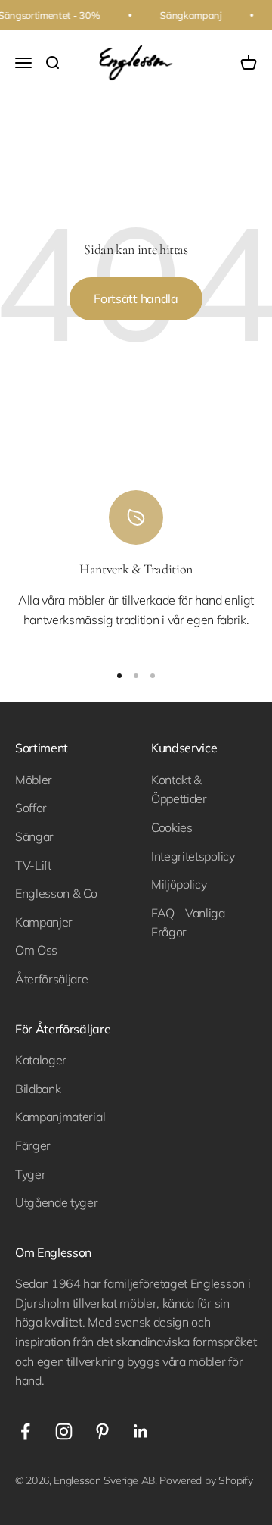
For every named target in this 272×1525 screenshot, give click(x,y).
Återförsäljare (51, 978)
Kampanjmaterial (60, 1116)
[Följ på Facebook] (25, 1431)
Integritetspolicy (193, 856)
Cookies (172, 827)
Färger (33, 1145)
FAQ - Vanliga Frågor (188, 922)
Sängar (34, 836)
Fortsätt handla (136, 298)
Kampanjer (44, 922)
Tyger (30, 1174)
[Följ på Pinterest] (102, 1431)
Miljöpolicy (178, 884)
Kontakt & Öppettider (179, 789)
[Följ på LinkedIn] (141, 1431)
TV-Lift (33, 865)
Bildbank (37, 1088)
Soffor (31, 807)
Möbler (33, 779)
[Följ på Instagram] (64, 1431)
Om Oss (36, 950)
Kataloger (40, 1059)
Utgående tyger (56, 1202)
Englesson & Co (56, 893)
